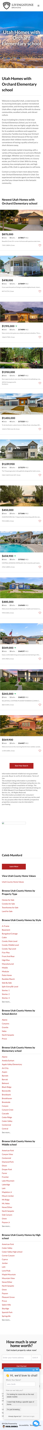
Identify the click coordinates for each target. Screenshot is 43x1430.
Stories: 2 (6, 994)
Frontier (5, 1177)
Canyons (5, 1023)
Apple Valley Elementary (12, 1064)
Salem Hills (6, 1305)
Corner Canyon (8, 1255)
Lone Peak (6, 1271)
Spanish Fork (7, 1312)
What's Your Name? (13, 1380)
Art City (5, 1068)
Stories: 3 (6, 998)
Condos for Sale (8, 904)
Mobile (5, 967)
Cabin (4, 937)
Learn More (14, 866)
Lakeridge (6, 1184)
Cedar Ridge (7, 1117)
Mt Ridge (5, 1199)
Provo (4, 1039)
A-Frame (5, 926)
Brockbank (6, 1094)
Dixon (4, 1165)
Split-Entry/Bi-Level (10, 986)
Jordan (5, 1263)
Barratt (5, 1079)
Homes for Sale (8, 900)
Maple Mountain (9, 1274)
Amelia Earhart (8, 1060)
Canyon (5, 1106)
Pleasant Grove (8, 1297)
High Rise (6, 960)
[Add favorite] (40, 245)
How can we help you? (14, 1390)
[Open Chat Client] (36, 1423)
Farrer (4, 1173)
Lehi (3, 1188)
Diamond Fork (8, 1162)
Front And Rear (8, 956)
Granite (5, 1027)
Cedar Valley (7, 1121)
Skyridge (5, 1308)
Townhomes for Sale (10, 907)
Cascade (5, 1113)
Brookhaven (7, 1098)
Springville (6, 1316)
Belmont (5, 1083)
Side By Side (7, 983)
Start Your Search (21, 766)
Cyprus (5, 1259)
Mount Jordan (8, 1196)
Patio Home (7, 975)
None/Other (7, 1207)
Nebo (4, 1031)
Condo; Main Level (9, 941)
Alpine (4, 1020)
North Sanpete (8, 1035)
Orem (4, 1218)
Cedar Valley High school (12, 1252)
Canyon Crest (7, 1110)
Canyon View (7, 1154)
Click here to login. (29, 1416)
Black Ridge (6, 1087)
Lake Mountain (8, 1181)
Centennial (6, 1125)
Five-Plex (6, 952)
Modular (5, 971)
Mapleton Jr (7, 1192)
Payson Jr (6, 1222)
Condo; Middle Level (10, 945)
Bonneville (6, 1091)
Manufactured (8, 964)
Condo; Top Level (9, 949)
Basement (6, 930)
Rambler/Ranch (8, 979)
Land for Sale (7, 911)
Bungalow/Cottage (10, 933)
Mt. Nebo (6, 1203)
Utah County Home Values (13, 882)
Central (5, 1128)
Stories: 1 (6, 990)
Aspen (4, 1072)
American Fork (8, 1150)
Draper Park (7, 1169)
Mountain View (8, 1278)
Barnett (5, 1076)
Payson (5, 1293)
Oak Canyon (7, 1215)
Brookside (6, 1102)
